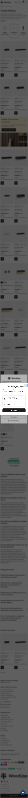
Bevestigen (14, 410)
